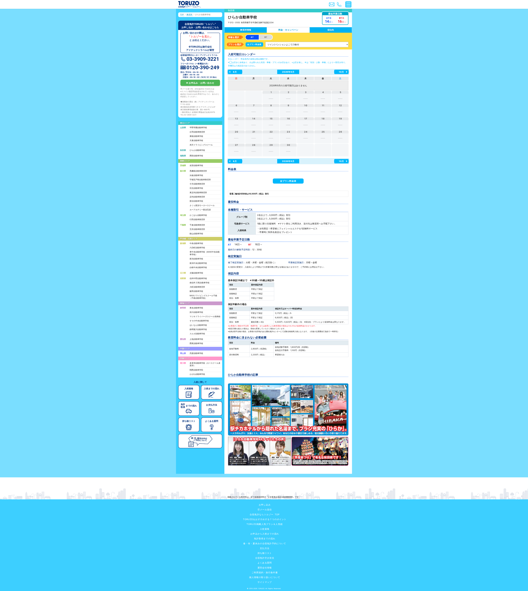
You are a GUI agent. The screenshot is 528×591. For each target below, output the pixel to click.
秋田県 (183, 150)
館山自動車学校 (196, 233)
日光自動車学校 (196, 188)
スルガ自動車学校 (197, 333)
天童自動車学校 (196, 140)
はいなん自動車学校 (198, 325)
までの (211, 388)
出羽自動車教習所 (197, 132)
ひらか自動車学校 (197, 150)
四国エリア (185, 358)
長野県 (183, 278)
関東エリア (185, 161)
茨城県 (183, 165)
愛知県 (183, 339)
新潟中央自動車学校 (198, 263)
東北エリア (185, 123)
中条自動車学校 (196, 243)
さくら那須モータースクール (202, 205)
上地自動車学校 (196, 339)
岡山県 (183, 353)
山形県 (183, 127)
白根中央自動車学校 (198, 267)
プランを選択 (234, 44)
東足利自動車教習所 (198, 192)
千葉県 (183, 225)
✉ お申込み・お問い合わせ (200, 82)
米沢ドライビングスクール (201, 145)
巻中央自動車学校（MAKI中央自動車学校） (205, 253)
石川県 (183, 273)
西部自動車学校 (196, 155)
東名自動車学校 (196, 308)
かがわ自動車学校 (197, 374)
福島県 (183, 155)
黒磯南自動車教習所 (198, 171)
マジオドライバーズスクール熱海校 (205, 316)
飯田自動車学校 (196, 291)
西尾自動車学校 (196, 343)
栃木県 (183, 171)
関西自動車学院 (196, 370)
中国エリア (185, 348)
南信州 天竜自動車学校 (199, 282)
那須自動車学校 (196, 201)
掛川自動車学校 (196, 312)
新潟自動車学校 (196, 259)
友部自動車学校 (196, 165)
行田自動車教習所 (197, 219)
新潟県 (183, 243)
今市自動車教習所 (197, 184)
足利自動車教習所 (197, 197)
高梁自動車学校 (196, 353)
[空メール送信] (332, 4)
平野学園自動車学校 (198, 127)
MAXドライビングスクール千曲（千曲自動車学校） (203, 296)
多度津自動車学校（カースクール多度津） (205, 364)
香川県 (183, 363)
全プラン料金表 (254, 44)
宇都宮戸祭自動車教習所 (200, 179)
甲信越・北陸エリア (188, 238)
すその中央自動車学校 (199, 320)
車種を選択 (233, 37)
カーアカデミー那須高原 (200, 209)
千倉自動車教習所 (197, 225)
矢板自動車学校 (196, 175)
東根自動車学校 (196, 136)
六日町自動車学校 (197, 247)
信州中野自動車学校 (198, 278)
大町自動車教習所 (197, 287)
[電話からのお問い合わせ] (339, 4)
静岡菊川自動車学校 (198, 329)
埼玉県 (183, 215)
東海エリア (185, 303)
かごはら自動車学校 (198, 215)
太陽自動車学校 (196, 273)
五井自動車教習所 (197, 229)
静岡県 (183, 308)
